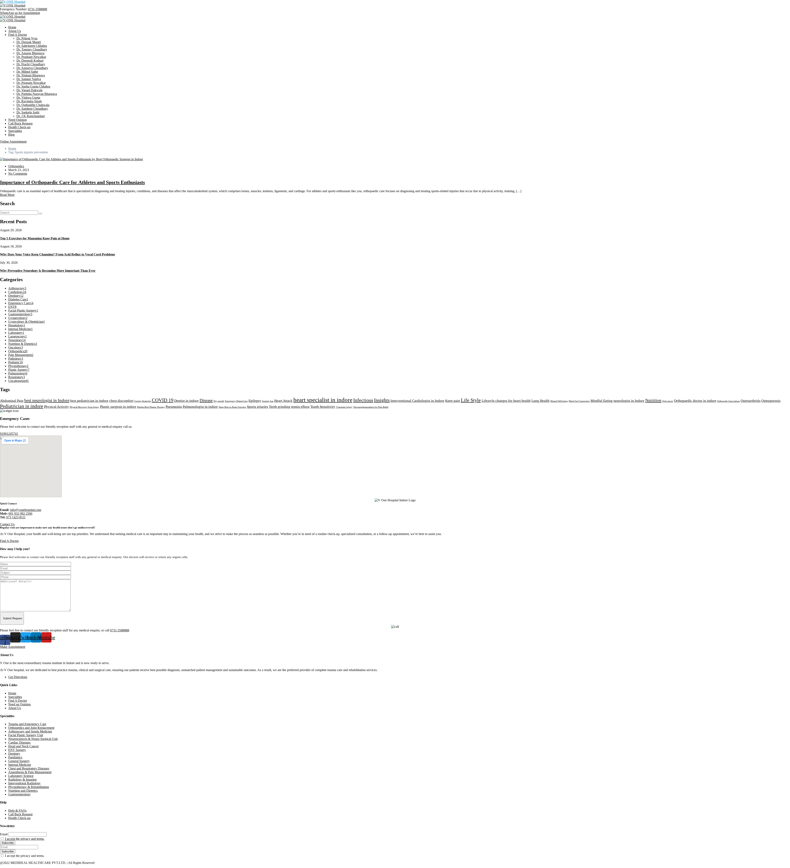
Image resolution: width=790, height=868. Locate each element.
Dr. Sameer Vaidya (28, 79)
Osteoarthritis (751, 401)
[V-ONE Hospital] (12, 1)
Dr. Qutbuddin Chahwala (32, 105)
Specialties (15, 131)
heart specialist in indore (322, 399)
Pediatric (15, 362)
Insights (382, 400)
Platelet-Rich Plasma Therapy (151, 407)
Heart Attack (283, 401)
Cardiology (17, 292)
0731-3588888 (37, 9)
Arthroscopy (17, 288)
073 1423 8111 (16, 517)
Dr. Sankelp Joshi (27, 112)
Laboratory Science (21, 776)
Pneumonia (174, 407)
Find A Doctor (17, 34)
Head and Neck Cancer (23, 746)
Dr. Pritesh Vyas (26, 38)
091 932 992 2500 (20, 513)
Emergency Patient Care (236, 401)
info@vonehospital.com (25, 510)
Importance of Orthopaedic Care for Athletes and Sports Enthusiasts (72, 182)
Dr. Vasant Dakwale (29, 90)
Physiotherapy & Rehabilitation (28, 787)
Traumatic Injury (344, 407)
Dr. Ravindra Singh (29, 101)
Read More (7, 194)
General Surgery (19, 761)
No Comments (17, 173)
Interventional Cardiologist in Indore (417, 401)
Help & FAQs (17, 810)
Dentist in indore (186, 401)
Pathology (15, 358)
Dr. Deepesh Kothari (29, 60)
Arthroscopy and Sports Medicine (30, 731)
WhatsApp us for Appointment (20, 13)
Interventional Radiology (24, 783)
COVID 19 (162, 400)
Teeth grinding (279, 407)
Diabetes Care (18, 299)
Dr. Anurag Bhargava (30, 53)
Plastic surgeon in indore (118, 407)
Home (12, 27)
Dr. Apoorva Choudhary (32, 68)
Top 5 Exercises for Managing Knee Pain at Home (35, 238)
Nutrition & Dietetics (22, 344)
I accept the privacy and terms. (24, 838)
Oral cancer (667, 401)
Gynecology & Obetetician (26, 321)
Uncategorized (18, 381)
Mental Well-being (559, 401)
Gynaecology (17, 318)
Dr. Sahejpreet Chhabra (31, 45)
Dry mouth (219, 401)
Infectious (363, 400)
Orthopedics (16, 166)
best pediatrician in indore (89, 401)
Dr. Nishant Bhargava (30, 75)
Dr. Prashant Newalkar (31, 57)
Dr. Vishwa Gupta (28, 97)
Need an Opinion (19, 704)
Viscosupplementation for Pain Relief (370, 407)
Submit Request (12, 618)
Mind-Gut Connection (579, 401)
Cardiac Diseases (19, 742)
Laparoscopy (17, 336)
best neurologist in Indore (46, 400)
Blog (11, 134)
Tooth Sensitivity (322, 407)
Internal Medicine (20, 329)
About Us (14, 31)
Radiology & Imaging (22, 779)
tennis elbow (300, 407)
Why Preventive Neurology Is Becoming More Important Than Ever (47, 270)
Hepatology (16, 325)
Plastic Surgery (18, 369)
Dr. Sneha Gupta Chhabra (33, 86)
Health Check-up (19, 127)
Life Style (471, 400)
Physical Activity (56, 407)
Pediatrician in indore (21, 406)
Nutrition (653, 400)
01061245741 (9, 433)
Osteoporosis (771, 401)
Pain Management (20, 355)
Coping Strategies (142, 401)
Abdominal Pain (11, 401)
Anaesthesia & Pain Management (29, 772)
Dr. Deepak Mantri (28, 42)
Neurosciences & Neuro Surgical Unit (33, 739)
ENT (12, 307)
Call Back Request (20, 123)
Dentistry (15, 295)
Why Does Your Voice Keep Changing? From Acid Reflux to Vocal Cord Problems (57, 254)
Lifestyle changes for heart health (506, 401)
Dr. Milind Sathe (27, 71)
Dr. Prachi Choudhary (30, 64)
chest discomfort (121, 401)
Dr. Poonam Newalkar (31, 82)
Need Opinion (17, 119)
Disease (206, 400)
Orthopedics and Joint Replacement (31, 727)
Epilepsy (255, 401)
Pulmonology (17, 373)
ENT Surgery (17, 750)
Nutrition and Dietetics (23, 790)
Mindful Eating (601, 401)
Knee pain (452, 401)
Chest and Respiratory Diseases (28, 768)
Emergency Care (20, 303)
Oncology (15, 347)
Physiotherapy (18, 366)
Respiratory (16, 377)
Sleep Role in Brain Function (232, 407)
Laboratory (16, 332)
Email (4, 834)
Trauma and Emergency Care (27, 724)
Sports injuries (257, 407)
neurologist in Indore (628, 401)
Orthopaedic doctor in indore (695, 401)
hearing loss (267, 401)
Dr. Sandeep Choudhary (32, 108)
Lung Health (540, 401)
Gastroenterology (20, 314)
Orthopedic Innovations (728, 401)
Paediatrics (15, 757)
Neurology (17, 340)
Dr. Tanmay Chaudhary (31, 49)
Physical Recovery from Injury (84, 407)
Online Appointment (13, 141)
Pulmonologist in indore (200, 407)
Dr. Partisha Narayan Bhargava (36, 94)
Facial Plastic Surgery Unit (25, 735)
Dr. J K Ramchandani (30, 116)
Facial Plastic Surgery (23, 310)
